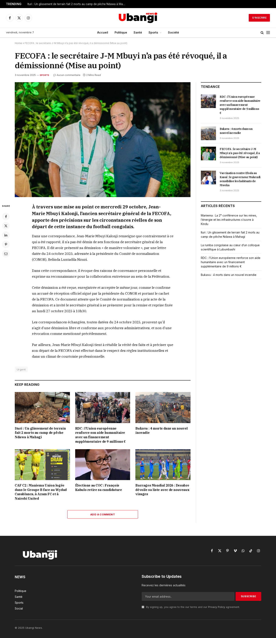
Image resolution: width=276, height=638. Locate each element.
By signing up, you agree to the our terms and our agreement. (192, 607)
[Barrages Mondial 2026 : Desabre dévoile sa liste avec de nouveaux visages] (163, 464)
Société (173, 32)
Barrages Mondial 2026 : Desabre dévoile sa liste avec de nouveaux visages (162, 489)
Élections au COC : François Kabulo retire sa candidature (98, 487)
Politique (121, 32)
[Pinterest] (6, 244)
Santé (138, 32)
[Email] (6, 254)
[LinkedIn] (6, 235)
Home (18, 43)
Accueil (102, 32)
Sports (153, 32)
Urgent (21, 369)
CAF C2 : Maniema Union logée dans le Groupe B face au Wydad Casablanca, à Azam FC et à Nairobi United (41, 491)
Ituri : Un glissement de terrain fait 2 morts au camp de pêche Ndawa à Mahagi (77, 4)
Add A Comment (102, 514)
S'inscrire (259, 17)
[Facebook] (6, 216)
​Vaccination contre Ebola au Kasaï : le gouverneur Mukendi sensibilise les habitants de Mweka (240, 179)
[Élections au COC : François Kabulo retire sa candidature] (102, 464)
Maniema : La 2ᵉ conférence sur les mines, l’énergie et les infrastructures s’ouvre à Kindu (229, 220)
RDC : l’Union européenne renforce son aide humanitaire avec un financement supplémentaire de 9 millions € (100, 435)
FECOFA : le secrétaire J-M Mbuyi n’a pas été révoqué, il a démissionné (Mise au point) (240, 153)
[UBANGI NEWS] (138, 17)
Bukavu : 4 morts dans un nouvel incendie (161, 430)
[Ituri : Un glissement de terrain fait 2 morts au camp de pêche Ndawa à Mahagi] (42, 407)
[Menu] (268, 32)
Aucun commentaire (68, 75)
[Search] (262, 32)
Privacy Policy (216, 607)
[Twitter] (6, 226)
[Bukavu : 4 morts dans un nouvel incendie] (163, 407)
